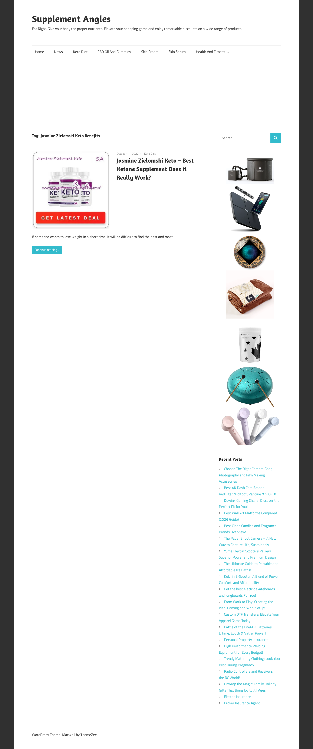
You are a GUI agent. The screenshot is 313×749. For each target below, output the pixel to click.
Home (39, 51)
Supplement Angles (71, 18)
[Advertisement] (156, 90)
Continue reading (45, 249)
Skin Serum (177, 51)
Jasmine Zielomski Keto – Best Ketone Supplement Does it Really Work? (155, 169)
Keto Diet (80, 51)
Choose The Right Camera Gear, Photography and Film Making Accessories (245, 475)
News (58, 51)
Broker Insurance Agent (242, 703)
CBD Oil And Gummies (114, 51)
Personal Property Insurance (246, 639)
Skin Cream (149, 51)
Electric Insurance (237, 696)
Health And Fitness (210, 51)
